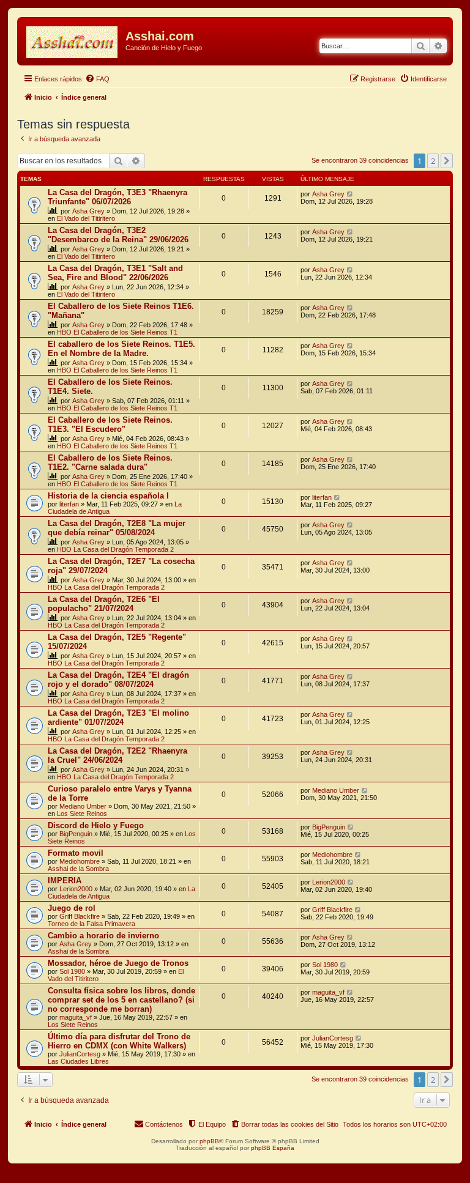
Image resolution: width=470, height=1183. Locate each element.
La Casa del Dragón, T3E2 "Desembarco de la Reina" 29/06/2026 (118, 235)
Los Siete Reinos (82, 813)
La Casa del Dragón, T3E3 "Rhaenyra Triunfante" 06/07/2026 (117, 197)
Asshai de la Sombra (78, 868)
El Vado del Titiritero (86, 218)
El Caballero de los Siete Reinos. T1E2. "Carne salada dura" (110, 462)
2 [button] (433, 160)
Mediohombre (79, 861)
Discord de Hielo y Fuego (96, 825)
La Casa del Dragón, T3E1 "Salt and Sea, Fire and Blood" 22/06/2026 (115, 273)
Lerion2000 (75, 888)
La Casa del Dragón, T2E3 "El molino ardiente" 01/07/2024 (118, 717)
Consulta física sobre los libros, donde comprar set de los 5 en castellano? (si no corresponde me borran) (121, 1000)
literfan (69, 504)
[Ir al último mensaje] (350, 194)
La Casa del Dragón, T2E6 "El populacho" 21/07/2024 (104, 604)
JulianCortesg (79, 1054)
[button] (447, 161)
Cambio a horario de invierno (103, 935)
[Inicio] (72, 39)
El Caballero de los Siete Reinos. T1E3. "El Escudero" (110, 424)
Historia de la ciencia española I (108, 495)
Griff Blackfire (79, 916)
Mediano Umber (82, 806)
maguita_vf (75, 1017)
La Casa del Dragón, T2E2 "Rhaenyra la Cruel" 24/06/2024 (117, 755)
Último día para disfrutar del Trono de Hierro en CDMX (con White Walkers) (119, 1041)
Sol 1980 (72, 971)
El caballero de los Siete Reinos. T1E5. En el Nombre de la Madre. (121, 348)
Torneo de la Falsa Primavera (91, 923)
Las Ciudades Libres (78, 1061)
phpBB (209, 1141)
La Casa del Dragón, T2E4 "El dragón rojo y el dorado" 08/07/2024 (118, 679)
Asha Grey (88, 211)
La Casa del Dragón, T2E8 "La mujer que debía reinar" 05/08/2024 (116, 528)
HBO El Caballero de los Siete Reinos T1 (117, 332)
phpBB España (272, 1147)
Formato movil (75, 853)
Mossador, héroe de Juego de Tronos (118, 963)
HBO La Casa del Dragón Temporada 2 (115, 549)
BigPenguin (75, 833)
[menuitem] (97, 79)
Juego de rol (71, 908)
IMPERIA (64, 880)
